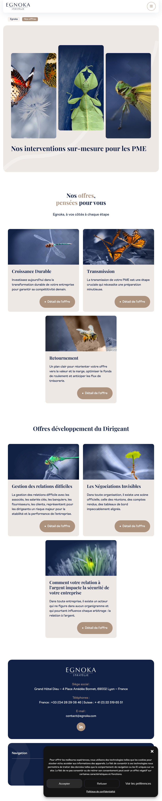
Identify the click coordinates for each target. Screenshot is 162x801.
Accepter (64, 783)
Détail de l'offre (58, 301)
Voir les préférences (138, 783)
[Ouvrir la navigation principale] (151, 6)
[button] (152, 751)
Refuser (102, 783)
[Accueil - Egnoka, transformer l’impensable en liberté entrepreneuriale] (18, 6)
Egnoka (14, 19)
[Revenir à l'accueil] (81, 672)
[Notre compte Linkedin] (81, 726)
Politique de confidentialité (100, 792)
